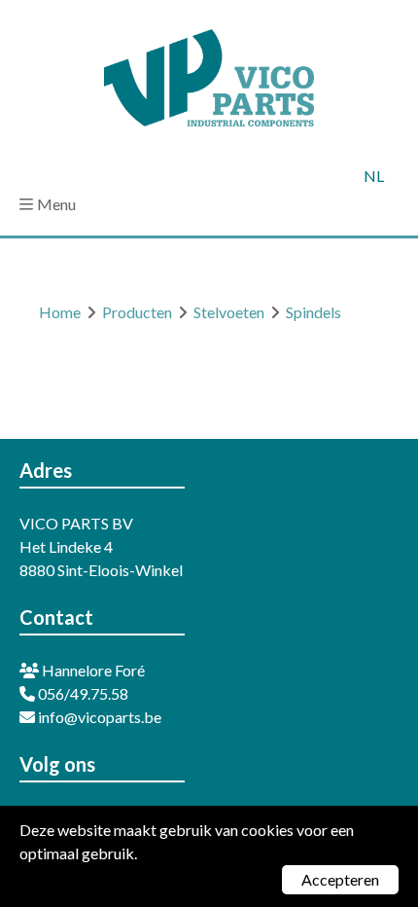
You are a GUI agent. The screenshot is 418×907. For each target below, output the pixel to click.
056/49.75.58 (81, 693)
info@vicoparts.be (98, 716)
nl (374, 175)
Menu (56, 204)
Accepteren (340, 879)
